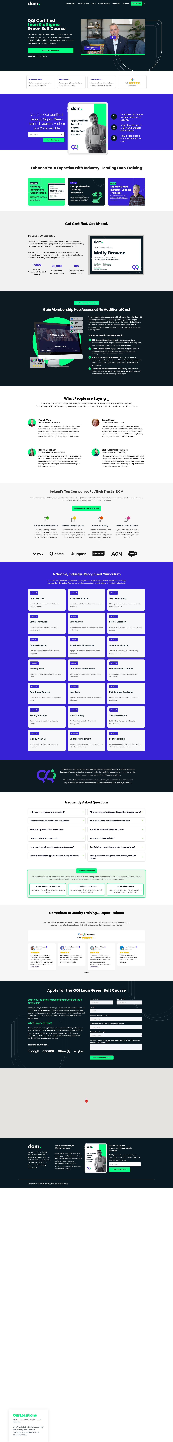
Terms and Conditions (35, 1184)
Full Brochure (136, 3)
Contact (126, 4)
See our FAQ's (42, 56)
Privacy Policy (47, 1184)
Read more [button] (64, 967)
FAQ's (94, 4)
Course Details (83, 4)
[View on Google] (32, 948)
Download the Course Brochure (86, 508)
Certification (70, 4)
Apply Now (116, 4)
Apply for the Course (50, 50)
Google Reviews (104, 4)
